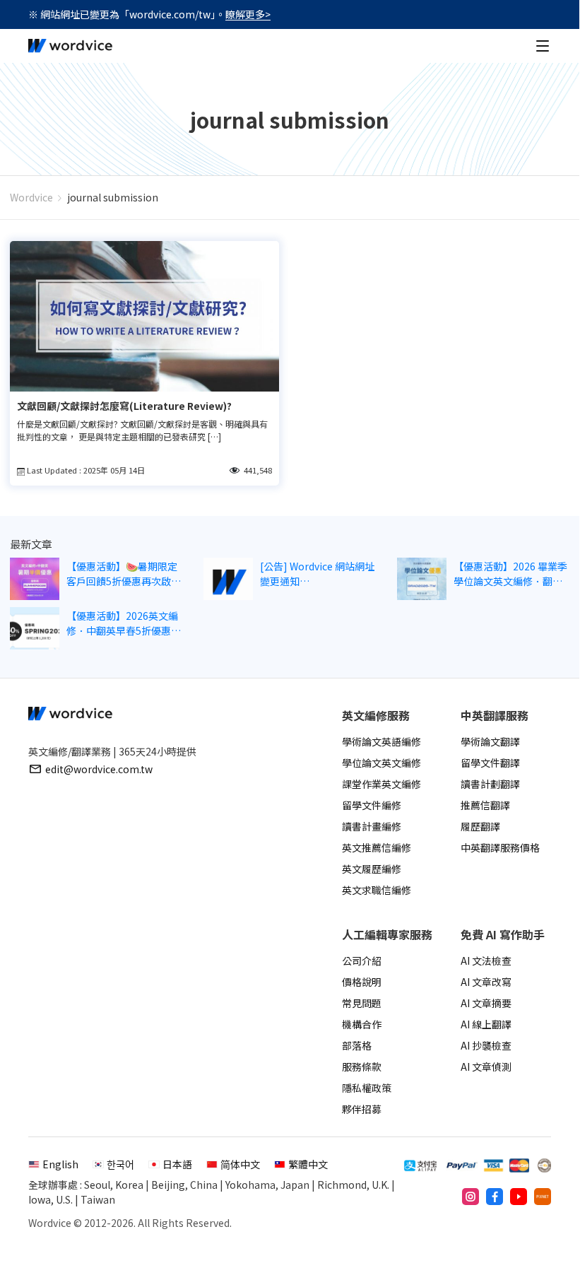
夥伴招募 (361, 1109)
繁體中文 (308, 1164)
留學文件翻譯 (490, 763)
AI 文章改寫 (486, 982)
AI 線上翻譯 (486, 1024)
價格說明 (361, 982)
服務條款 (361, 1066)
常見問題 (361, 1003)
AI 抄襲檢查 (486, 1045)
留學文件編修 (371, 805)
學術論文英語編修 (381, 741)
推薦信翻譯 (485, 805)
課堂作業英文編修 (381, 784)
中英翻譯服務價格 (500, 847)
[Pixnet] (542, 1196)
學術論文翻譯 (490, 741)
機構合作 (361, 1024)
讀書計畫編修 (371, 826)
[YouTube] (518, 1196)
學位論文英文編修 (381, 763)
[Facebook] (494, 1196)
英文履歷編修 (371, 869)
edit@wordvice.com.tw (99, 769)
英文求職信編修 (376, 890)
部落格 (357, 1045)
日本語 (177, 1164)
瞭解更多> (248, 14)
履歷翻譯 (480, 826)
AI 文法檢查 (486, 960)
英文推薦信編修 (376, 847)
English (60, 1164)
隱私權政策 (366, 1088)
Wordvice (31, 197)
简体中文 (240, 1164)
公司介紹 (361, 960)
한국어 (120, 1164)
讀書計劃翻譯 (490, 784)
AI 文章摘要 (486, 1003)
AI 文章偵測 (486, 1066)
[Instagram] (470, 1196)
